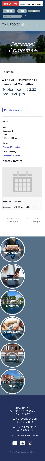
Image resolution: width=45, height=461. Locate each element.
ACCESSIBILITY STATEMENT (25, 435)
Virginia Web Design (18, 452)
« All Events (8, 71)
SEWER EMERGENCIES (24, 418)
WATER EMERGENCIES (24, 427)
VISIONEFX (31, 452)
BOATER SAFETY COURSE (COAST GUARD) (18, 220)
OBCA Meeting (36, 220)
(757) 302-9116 (25, 430)
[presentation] (22, 182)
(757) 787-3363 (22, 414)
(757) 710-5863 (25, 421)
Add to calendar (15, 110)
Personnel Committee (11, 146)
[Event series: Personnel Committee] (35, 206)
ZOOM (34, 11)
